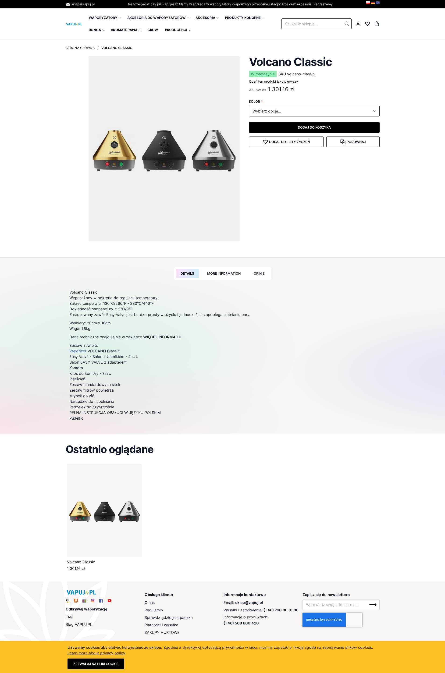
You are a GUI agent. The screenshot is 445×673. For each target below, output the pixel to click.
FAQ (69, 617)
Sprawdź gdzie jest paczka (169, 617)
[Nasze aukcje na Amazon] (67, 601)
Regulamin (154, 610)
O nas (150, 602)
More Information (224, 273)
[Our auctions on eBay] (84, 601)
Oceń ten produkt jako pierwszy (273, 81)
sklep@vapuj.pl (83, 4)
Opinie (259, 273)
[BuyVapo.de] (373, 4)
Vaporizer (77, 351)
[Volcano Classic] (104, 510)
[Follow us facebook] (101, 601)
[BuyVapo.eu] (378, 4)
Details (187, 273)
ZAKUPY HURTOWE (162, 632)
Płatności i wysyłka (161, 625)
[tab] (187, 273)
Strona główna (80, 48)
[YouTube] (109, 601)
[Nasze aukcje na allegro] (76, 601)
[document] (222, 657)
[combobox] (316, 23)
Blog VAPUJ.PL (79, 624)
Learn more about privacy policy (96, 653)
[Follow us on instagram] (93, 601)
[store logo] (74, 24)
